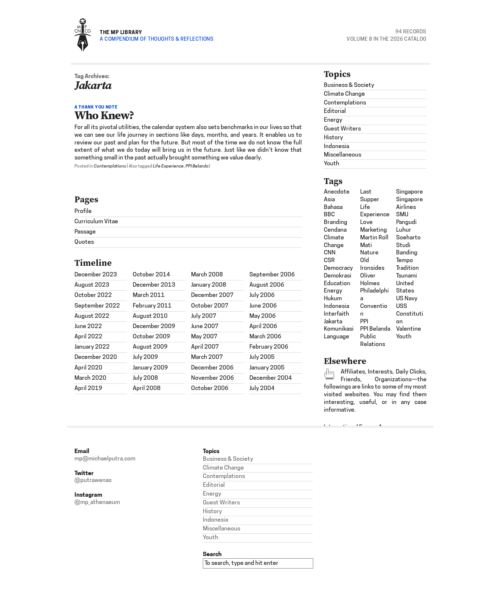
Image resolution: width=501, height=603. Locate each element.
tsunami (406, 276)
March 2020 (90, 378)
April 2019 (88, 388)
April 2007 (205, 347)
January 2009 (150, 368)
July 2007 (203, 316)
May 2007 (204, 337)
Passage (85, 232)
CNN (330, 253)
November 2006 (212, 378)
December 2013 (154, 285)
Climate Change (344, 94)
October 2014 (151, 275)
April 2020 (88, 368)
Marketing (373, 230)
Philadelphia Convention (374, 302)
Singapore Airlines (409, 203)
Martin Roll (374, 238)
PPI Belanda (197, 166)
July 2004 (262, 388)
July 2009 (145, 357)
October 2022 (93, 295)
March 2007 (207, 357)
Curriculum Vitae (96, 222)
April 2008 (147, 388)
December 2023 (95, 275)
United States (405, 287)
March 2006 (265, 337)
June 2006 (263, 306)
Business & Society (349, 85)
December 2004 (270, 378)
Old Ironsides (372, 264)
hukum (333, 299)
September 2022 (97, 306)
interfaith (336, 314)
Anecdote (337, 192)
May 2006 (262, 316)
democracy (338, 268)
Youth (331, 164)
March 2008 (207, 275)
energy (333, 291)
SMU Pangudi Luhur (406, 222)
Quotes (84, 242)
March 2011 (149, 295)
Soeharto (408, 238)
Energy (333, 120)
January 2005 (267, 368)
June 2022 (88, 327)
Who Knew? (104, 115)
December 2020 (95, 357)
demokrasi (337, 276)
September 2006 (272, 275)
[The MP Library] (82, 50)
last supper (369, 196)
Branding (335, 222)
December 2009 (154, 327)
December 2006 (212, 368)
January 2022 (92, 347)
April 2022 (88, 337)
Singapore (409, 192)
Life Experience (168, 166)
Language (336, 337)
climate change (334, 242)
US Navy (406, 299)
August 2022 (91, 316)
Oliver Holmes (370, 280)
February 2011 (152, 306)
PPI (364, 322)
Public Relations (372, 341)
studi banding (406, 249)
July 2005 (262, 357)
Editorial (335, 111)
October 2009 (151, 337)
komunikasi (339, 329)
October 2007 (209, 306)
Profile (83, 211)
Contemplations (110, 166)
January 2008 (208, 285)
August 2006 (266, 285)
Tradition (407, 268)
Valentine (408, 329)
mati (366, 246)
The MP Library (121, 32)
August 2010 (150, 316)
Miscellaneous (342, 155)
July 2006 (262, 295)
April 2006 (263, 327)
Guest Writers (342, 129)
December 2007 (212, 295)
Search (212, 554)
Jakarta (333, 322)
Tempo (404, 261)
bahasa (333, 207)
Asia (329, 200)
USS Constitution (409, 314)
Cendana (335, 230)
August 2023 (91, 285)
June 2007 (205, 327)
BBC (329, 215)
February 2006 (268, 347)
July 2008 (145, 378)
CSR (329, 261)
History (333, 138)
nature (369, 253)
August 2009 (150, 347)
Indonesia (336, 147)
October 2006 (209, 388)
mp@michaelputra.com (104, 459)
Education (337, 284)
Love (366, 222)
